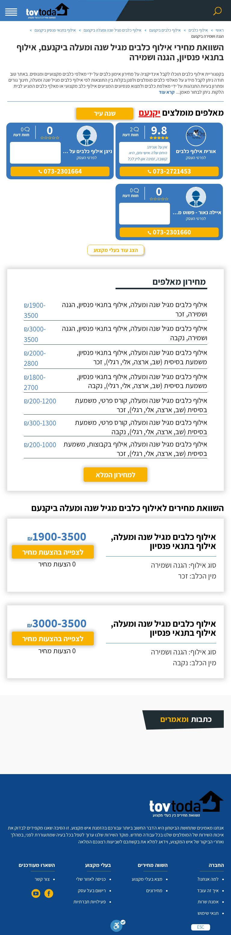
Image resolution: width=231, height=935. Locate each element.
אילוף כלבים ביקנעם (165, 30)
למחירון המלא (115, 474)
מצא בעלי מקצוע (147, 879)
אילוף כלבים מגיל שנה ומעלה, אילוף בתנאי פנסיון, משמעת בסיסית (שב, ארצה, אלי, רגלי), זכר (142, 356)
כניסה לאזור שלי (91, 879)
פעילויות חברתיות (89, 902)
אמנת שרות (208, 902)
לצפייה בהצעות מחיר (52, 552)
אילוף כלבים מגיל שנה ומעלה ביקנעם (112, 30)
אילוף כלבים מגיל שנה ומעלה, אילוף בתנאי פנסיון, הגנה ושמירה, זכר (134, 309)
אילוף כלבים (198, 30)
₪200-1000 (40, 444)
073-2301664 (62, 171)
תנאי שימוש (208, 913)
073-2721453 (171, 171)
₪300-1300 (40, 423)
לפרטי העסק (196, 157)
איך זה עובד (208, 890)
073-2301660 (171, 232)
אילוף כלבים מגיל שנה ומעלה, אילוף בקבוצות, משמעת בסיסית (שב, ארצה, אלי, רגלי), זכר (135, 448)
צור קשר (42, 879)
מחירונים (154, 890)
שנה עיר (105, 113)
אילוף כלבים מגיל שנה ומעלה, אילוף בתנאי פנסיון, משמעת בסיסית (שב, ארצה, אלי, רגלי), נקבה (142, 381)
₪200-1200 (40, 401)
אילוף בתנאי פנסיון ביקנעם (55, 30)
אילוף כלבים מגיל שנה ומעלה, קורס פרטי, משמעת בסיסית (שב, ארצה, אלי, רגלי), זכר (141, 404)
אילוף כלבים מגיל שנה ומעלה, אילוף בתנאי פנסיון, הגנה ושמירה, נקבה (134, 332)
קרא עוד (166, 92)
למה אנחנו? (208, 879)
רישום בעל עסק (92, 890)
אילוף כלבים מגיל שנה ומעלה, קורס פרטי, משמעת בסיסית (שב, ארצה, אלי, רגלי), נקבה (141, 426)
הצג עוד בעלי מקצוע (116, 249)
